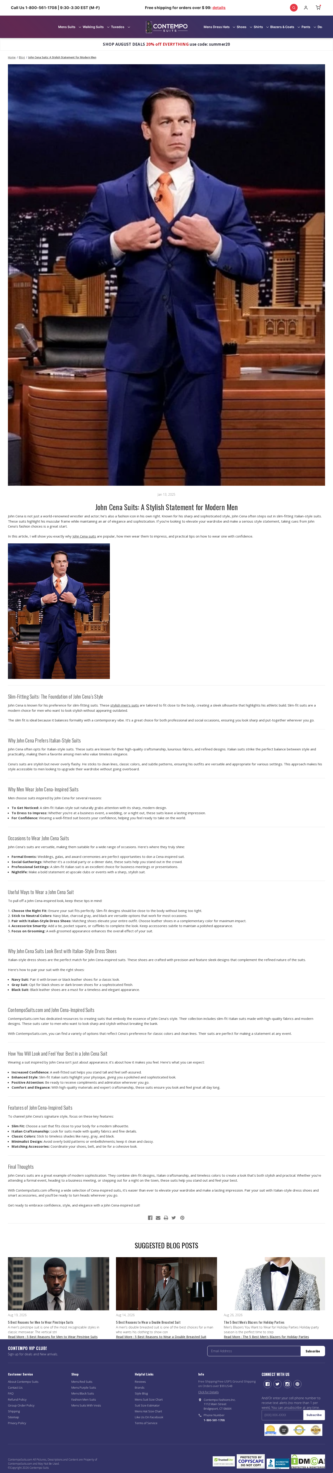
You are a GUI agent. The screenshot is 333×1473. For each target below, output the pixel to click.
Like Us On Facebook (149, 1417)
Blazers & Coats (282, 27)
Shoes (241, 27)
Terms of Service (146, 1423)
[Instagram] (287, 1384)
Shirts (258, 27)
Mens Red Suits (81, 1382)
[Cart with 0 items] (318, 8)
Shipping (14, 1411)
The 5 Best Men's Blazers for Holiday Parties (254, 1322)
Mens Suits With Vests (86, 1405)
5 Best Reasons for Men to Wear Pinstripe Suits (40, 1322)
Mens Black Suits (82, 1393)
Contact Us (15, 1387)
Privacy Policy (17, 1423)
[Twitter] (173, 1218)
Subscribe (313, 1351)
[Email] (158, 1218)
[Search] (294, 8)
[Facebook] (150, 1218)
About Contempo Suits (23, 1382)
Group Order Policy (21, 1405)
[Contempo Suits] (167, 27)
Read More (53, 1337)
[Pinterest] (182, 1218)
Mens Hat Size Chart (148, 1411)
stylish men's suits (124, 705)
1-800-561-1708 (214, 1420)
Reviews (140, 1382)
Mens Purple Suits (83, 1387)
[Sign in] (306, 8)
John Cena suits (84, 536)
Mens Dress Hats (217, 27)
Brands (139, 1387)
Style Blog (141, 1393)
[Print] (166, 1218)
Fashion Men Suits (83, 1399)
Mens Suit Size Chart (149, 1399)
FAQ (11, 1393)
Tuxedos (117, 27)
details (219, 7)
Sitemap (13, 1417)
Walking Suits (93, 27)
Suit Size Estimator (147, 1405)
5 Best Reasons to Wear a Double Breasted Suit (148, 1322)
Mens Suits (66, 27)
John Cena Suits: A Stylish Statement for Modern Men (166, 507)
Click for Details (208, 1392)
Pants (306, 27)
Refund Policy (17, 1399)
